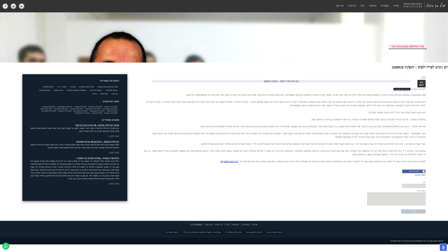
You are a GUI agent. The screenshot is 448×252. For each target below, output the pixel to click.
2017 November (80, 111)
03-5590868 (196, 224)
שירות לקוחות (58, 90)
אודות (396, 5)
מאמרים (385, 5)
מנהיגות (73, 87)
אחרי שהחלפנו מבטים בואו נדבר (408, 46)
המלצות (372, 5)
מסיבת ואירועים (44, 90)
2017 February (61, 109)
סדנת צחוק (104, 94)
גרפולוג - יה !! (62, 87)
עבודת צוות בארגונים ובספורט (107, 87)
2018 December (48, 111)
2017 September (97, 111)
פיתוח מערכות (409, 241)
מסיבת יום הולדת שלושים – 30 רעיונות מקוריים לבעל (97, 125)
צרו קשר (339, 5)
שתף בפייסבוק (414, 171)
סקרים (94, 94)
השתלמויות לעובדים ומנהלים (76, 90)
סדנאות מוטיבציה (111, 90)
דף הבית (352, 5)
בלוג (362, 5)
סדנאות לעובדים (48, 87)
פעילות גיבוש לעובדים (86, 87)
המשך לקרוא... (113, 136)
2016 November (109, 109)
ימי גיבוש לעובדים (229, 161)
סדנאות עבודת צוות (275, 232)
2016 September (64, 107)
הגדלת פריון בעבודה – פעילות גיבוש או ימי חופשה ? (97, 158)
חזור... (423, 77)
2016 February (95, 107)
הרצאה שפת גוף (172, 232)
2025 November (82, 113)
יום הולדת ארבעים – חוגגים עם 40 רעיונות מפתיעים (97, 141)
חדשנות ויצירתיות (96, 90)
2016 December (93, 109)
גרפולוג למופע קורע (254, 232)
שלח (413, 211)
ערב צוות (114, 94)
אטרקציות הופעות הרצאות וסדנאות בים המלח (202, 232)
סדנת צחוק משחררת (233, 232)
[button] (443, 247)
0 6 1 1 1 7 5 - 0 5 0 (413, 6)
